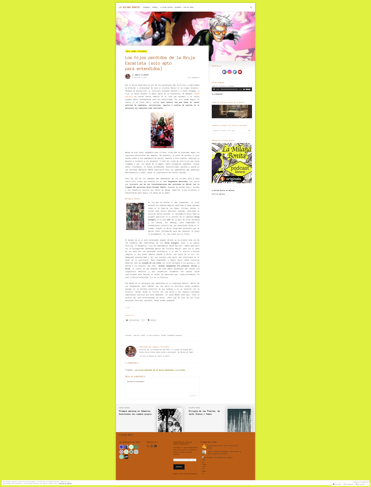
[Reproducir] (214, 89)
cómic (143, 335)
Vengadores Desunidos (175, 335)
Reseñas (154, 7)
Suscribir (179, 466)
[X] (147, 446)
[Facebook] (155, 446)
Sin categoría (142, 51)
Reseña (164, 335)
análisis (137, 335)
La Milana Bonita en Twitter (223, 190)
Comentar (193, 395)
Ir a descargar (217, 94)
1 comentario (194, 78)
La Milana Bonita (129, 7)
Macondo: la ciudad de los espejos (220, 457)
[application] (232, 89)
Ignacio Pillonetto (142, 75)
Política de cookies (65, 483)
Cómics (128, 51)
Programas (146, 7)
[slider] (248, 89)
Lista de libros (188, 7)
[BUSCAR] (251, 7)
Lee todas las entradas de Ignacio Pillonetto (154, 356)
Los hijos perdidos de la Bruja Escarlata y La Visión (160, 370)
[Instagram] (151, 446)
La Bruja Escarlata (153, 335)
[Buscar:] (229, 130)
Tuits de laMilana (218, 194)
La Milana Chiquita (166, 7)
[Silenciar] (244, 89)
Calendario (178, 7)
